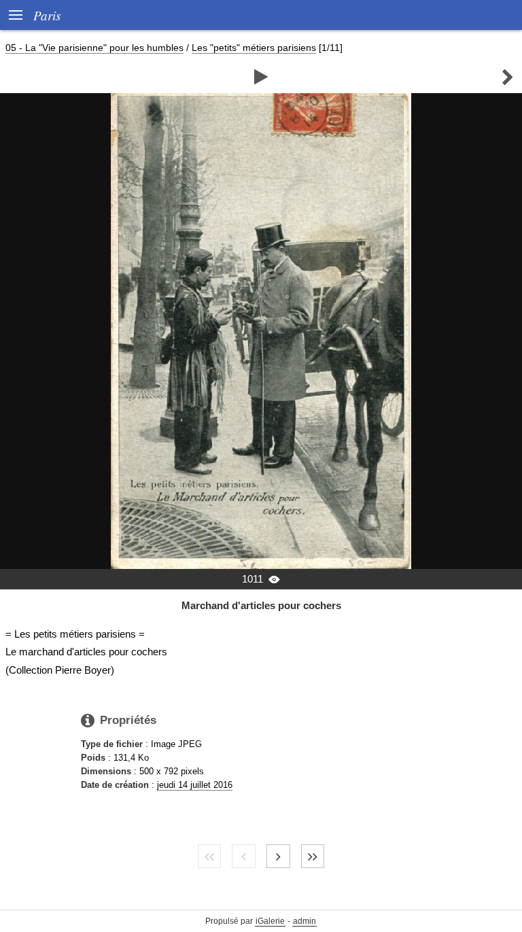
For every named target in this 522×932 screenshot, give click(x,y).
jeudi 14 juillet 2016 (194, 785)
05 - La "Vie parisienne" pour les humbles (94, 47)
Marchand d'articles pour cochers (261, 605)
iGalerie (270, 921)
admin (304, 921)
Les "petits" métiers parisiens (254, 47)
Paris (46, 15)
